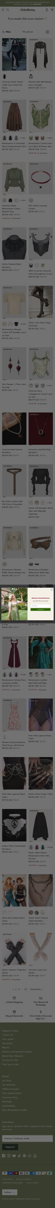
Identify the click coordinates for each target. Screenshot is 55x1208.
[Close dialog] (52, 589)
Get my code (40, 609)
